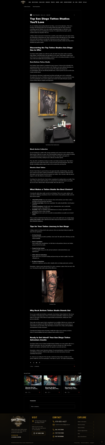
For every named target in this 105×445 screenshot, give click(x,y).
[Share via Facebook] (30, 362)
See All (80, 373)
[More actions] (74, 15)
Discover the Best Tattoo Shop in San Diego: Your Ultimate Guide (71, 388)
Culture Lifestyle (27, 6)
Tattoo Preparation (36, 6)
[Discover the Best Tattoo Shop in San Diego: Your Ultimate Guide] (72, 380)
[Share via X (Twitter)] (33, 362)
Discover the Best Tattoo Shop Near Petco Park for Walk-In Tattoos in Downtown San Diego (52, 388)
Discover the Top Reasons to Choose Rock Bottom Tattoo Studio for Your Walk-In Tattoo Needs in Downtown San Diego (32, 388)
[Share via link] (39, 362)
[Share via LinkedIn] (36, 362)
